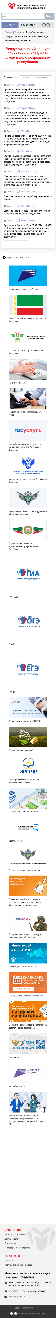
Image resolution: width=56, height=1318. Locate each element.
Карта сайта (27, 1308)
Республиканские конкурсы (18, 1265)
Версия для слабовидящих (32, 1313)
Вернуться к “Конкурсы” (18, 257)
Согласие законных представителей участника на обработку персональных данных (27, 212)
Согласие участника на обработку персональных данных (28, 198)
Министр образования (15, 1234)
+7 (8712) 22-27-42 (18, 1291)
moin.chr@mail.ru (17, 1297)
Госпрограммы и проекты (17, 1248)
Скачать (10, 85)
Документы (10, 1243)
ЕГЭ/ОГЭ (8, 1260)
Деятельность (11, 1239)
